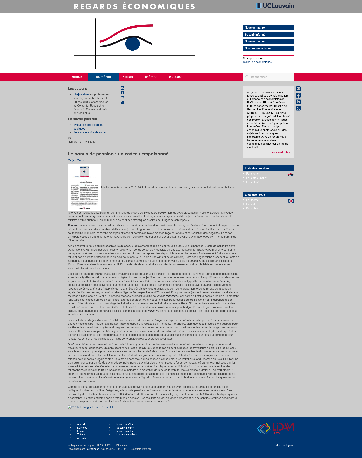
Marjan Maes (81, 94)
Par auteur (252, 182)
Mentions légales (285, 445)
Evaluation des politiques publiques (88, 126)
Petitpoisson (92, 448)
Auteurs (176, 76)
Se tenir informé (255, 34)
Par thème (252, 173)
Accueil (78, 76)
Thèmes (151, 76)
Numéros (103, 76)
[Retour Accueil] (181, 35)
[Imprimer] (69, 138)
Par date (251, 204)
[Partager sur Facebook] (124, 93)
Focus (127, 76)
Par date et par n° (257, 177)
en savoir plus (281, 152)
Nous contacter (255, 41)
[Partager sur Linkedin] (124, 98)
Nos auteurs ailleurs (258, 48)
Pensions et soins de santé (90, 132)
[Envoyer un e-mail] (124, 88)
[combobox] (268, 77)
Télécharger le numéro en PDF (95, 407)
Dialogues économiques (257, 62)
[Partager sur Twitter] (124, 102)
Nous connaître (255, 27)
